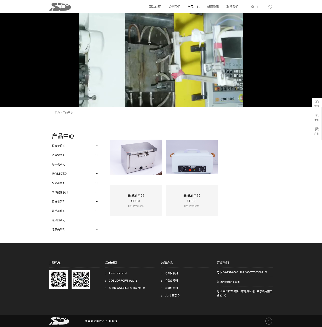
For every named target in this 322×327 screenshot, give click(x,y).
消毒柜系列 (58, 145)
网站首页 (155, 6)
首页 (57, 112)
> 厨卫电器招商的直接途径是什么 (125, 288)
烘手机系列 (58, 211)
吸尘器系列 (58, 220)
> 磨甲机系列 (169, 288)
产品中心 (194, 6)
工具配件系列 (60, 192)
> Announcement (116, 273)
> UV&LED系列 (170, 295)
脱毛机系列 (58, 183)
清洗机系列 (58, 201)
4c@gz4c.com (231, 281)
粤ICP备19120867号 (106, 321)
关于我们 (174, 6)
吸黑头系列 (58, 229)
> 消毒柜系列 (169, 273)
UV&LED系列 (59, 173)
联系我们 (232, 6)
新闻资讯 (213, 6)
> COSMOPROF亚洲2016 (121, 280)
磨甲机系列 (58, 164)
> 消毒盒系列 (169, 280)
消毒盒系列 (58, 155)
